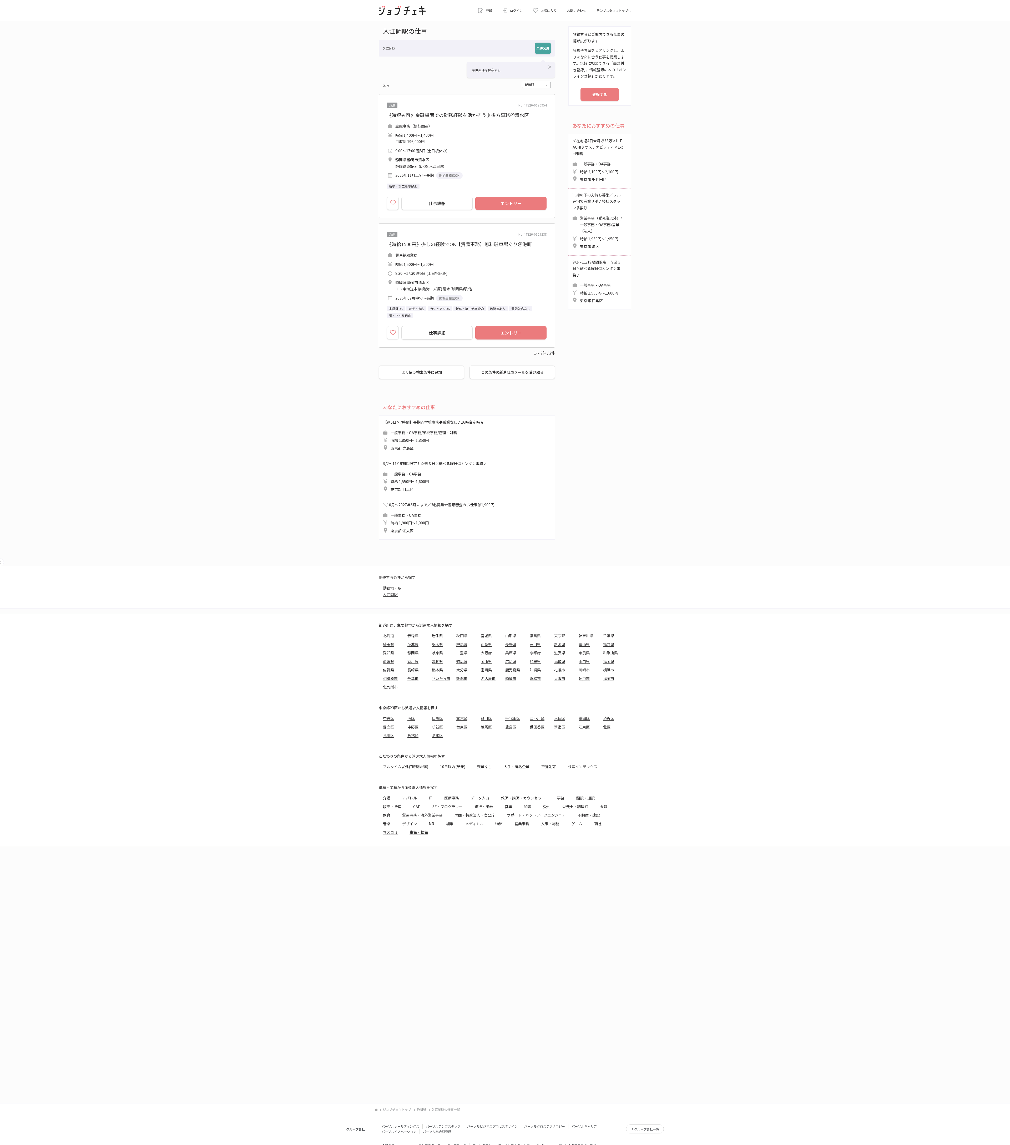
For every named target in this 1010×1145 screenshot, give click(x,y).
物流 (499, 823)
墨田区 (584, 718)
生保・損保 (419, 832)
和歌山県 (610, 652)
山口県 (584, 661)
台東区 (461, 726)
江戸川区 (537, 718)
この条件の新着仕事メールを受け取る (512, 372)
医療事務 (451, 798)
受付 (547, 806)
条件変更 (543, 48)
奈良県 (584, 652)
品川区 (486, 718)
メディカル (474, 823)
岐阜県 (437, 652)
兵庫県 (510, 652)
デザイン (409, 823)
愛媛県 (388, 661)
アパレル (409, 798)
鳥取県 (559, 661)
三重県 (461, 652)
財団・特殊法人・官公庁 (474, 815)
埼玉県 (388, 644)
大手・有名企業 (516, 766)
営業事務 (521, 823)
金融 (603, 806)
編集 (449, 823)
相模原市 (390, 678)
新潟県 (559, 644)
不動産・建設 (589, 815)
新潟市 (461, 678)
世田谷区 (537, 726)
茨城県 (412, 644)
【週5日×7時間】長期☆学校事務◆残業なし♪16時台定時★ (433, 435)
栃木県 (437, 644)
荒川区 (388, 735)
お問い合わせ (576, 10)
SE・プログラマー (447, 806)
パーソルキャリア (584, 1126)
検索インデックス (582, 766)
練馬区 (486, 726)
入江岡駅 (390, 594)
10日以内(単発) (452, 766)
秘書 (527, 806)
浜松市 (535, 678)
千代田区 (512, 718)
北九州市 (390, 687)
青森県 (412, 635)
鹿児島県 (512, 669)
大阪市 (559, 678)
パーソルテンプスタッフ (443, 1126)
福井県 (608, 644)
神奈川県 (586, 635)
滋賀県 (559, 652)
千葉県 (608, 635)
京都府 (535, 652)
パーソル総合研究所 (437, 1131)
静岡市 (510, 678)
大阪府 (486, 652)
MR (431, 823)
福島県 (535, 635)
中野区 (412, 726)
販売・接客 (392, 806)
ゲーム (576, 823)
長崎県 (412, 669)
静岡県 (412, 652)
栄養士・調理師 (575, 806)
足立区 (388, 726)
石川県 (535, 644)
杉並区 (437, 726)
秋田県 (461, 635)
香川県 (412, 661)
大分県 (461, 669)
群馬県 (461, 644)
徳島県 (461, 661)
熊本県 (437, 669)
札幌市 (559, 669)
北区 (606, 726)
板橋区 (412, 735)
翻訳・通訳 (585, 798)
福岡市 (608, 678)
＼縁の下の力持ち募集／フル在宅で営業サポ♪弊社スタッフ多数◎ (597, 220)
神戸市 (584, 678)
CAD (417, 806)
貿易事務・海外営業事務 (422, 815)
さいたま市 (441, 678)
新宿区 (559, 726)
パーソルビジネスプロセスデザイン (492, 1126)
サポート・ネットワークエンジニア (536, 815)
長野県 (510, 644)
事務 (560, 798)
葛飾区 (437, 735)
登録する (599, 94)
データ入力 (480, 798)
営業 (508, 806)
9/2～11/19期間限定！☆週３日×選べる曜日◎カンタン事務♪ (435, 476)
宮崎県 (486, 669)
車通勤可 (548, 766)
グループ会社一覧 (646, 1129)
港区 (411, 718)
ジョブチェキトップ (397, 1109)
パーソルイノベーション (399, 1131)
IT (430, 798)
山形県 (510, 635)
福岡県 (608, 661)
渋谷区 (608, 718)
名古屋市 (488, 678)
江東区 (584, 726)
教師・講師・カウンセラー (523, 798)
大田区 (559, 718)
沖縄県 (535, 669)
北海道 (388, 635)
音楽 (386, 823)
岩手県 (437, 635)
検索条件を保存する (486, 70)
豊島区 (510, 726)
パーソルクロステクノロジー (544, 1126)
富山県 (584, 644)
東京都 (559, 635)
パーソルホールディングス (400, 1126)
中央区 (388, 718)
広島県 (510, 661)
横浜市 (608, 669)
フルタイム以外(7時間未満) (405, 766)
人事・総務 (550, 823)
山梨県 (486, 644)
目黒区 (437, 718)
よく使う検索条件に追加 (421, 372)
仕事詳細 (437, 203)
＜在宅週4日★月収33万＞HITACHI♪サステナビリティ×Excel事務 (598, 160)
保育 (386, 815)
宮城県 (486, 635)
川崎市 (584, 669)
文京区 (461, 718)
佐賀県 (388, 669)
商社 (598, 823)
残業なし (484, 766)
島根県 (535, 661)
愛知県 (388, 652)
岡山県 (486, 661)
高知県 (437, 661)
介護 (386, 798)
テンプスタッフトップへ (614, 10)
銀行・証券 (483, 806)
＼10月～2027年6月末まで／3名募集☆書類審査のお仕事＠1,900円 (438, 517)
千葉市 (412, 678)
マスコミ (390, 832)
